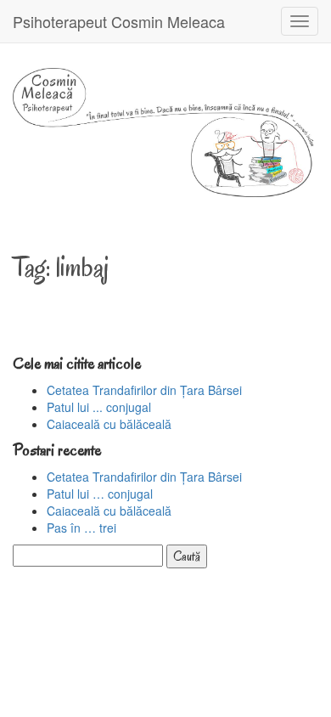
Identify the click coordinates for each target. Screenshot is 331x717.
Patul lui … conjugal (100, 493)
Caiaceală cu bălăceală (109, 423)
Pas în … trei (81, 527)
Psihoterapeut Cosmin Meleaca (119, 21)
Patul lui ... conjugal (99, 406)
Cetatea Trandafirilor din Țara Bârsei (144, 389)
